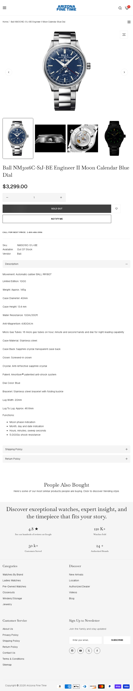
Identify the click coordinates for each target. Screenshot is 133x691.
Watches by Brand (13, 574)
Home (5, 21)
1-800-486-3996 (34, 232)
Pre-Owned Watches (14, 586)
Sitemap (7, 664)
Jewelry (7, 604)
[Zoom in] (124, 34)
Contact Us (9, 652)
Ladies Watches (12, 580)
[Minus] (7, 197)
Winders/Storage (12, 598)
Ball (19, 253)
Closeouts (9, 592)
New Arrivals (76, 574)
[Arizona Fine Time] (66, 8)
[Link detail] (72, 651)
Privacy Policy (10, 634)
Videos (73, 592)
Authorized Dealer (79, 586)
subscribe (117, 640)
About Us (8, 628)
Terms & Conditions (13, 658)
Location (74, 580)
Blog (71, 598)
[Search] (120, 8)
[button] (124, 72)
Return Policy (10, 646)
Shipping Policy (11, 640)
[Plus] (61, 197)
